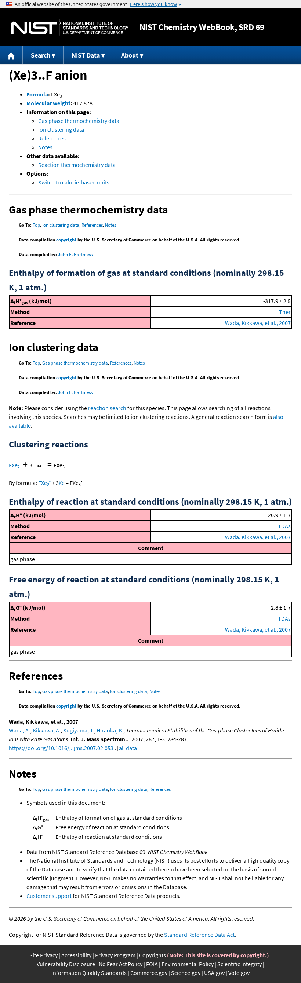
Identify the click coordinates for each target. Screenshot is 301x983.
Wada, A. (19, 730)
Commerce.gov (148, 972)
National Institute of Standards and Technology (69, 27)
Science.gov (185, 972)
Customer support (49, 895)
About (129, 55)
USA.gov (214, 972)
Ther (285, 311)
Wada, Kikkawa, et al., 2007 (258, 322)
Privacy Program (115, 955)
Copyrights (152, 955)
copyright (66, 240)
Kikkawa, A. (47, 730)
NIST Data (86, 55)
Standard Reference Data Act (199, 934)
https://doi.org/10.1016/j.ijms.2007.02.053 (61, 748)
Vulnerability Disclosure (66, 964)
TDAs (284, 526)
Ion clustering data (61, 129)
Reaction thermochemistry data (77, 164)
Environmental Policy (188, 964)
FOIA (152, 964)
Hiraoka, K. (110, 730)
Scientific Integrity (239, 964)
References (52, 138)
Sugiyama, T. (78, 730)
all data (128, 748)
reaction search (107, 408)
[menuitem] (11, 55)
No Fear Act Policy (120, 964)
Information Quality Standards (89, 972)
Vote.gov (239, 972)
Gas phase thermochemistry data (78, 120)
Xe (62, 482)
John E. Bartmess (75, 254)
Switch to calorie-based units (73, 182)
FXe (15, 465)
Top (36, 225)
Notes (45, 147)
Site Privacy (43, 955)
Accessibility (76, 955)
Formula (37, 94)
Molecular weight (48, 103)
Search (40, 55)
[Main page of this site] (11, 55)
